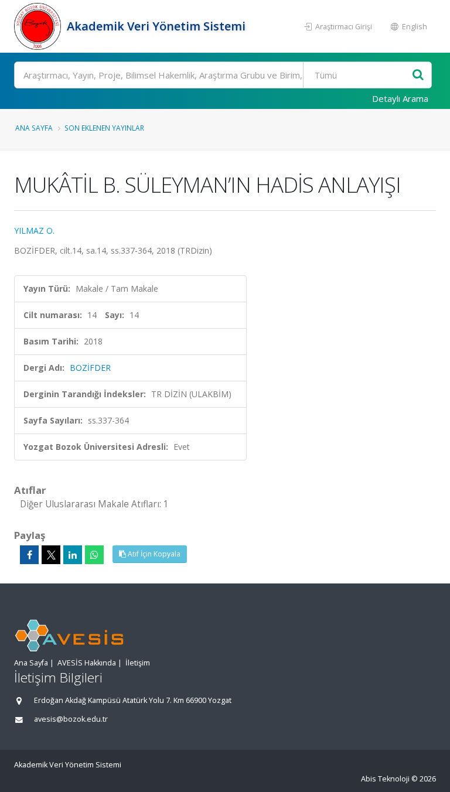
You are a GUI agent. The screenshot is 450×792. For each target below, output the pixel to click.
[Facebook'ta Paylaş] (29, 554)
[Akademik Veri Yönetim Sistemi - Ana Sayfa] (39, 26)
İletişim (137, 663)
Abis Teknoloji (385, 779)
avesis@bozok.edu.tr (71, 719)
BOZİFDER (90, 367)
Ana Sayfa (34, 127)
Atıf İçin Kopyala (153, 554)
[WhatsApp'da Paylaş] (94, 554)
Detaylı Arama (400, 98)
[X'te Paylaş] (51, 554)
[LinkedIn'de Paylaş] (72, 554)
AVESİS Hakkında (86, 663)
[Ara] (418, 75)
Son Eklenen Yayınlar (104, 127)
